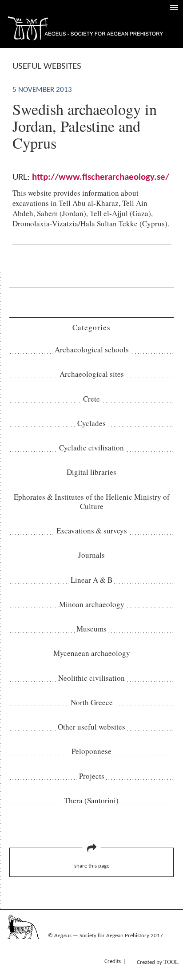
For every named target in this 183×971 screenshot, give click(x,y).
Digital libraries (91, 472)
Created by (158, 962)
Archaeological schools (92, 349)
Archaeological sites (92, 374)
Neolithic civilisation (91, 678)
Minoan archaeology (91, 604)
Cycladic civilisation (91, 447)
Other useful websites (91, 726)
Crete (91, 398)
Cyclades (91, 423)
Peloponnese (91, 751)
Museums (91, 628)
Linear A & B (91, 579)
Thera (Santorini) (91, 800)
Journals (91, 555)
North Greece (92, 702)
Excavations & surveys (91, 530)
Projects (91, 776)
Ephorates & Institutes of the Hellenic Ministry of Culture (92, 501)
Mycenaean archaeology (91, 653)
